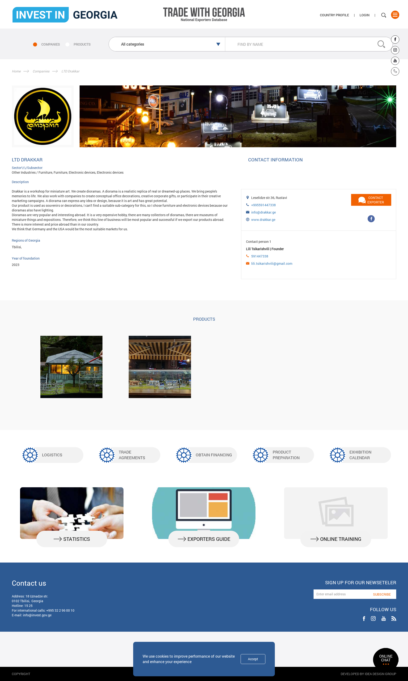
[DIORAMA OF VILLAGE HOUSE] (71, 367)
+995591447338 (263, 205)
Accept (253, 659)
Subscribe (382, 594)
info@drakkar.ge (263, 212)
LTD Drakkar (70, 71)
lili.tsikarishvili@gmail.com (271, 263)
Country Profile (334, 15)
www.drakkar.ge (263, 219)
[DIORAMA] (160, 367)
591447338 (259, 256)
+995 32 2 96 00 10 (60, 610)
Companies (41, 71)
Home (16, 71)
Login (365, 15)
